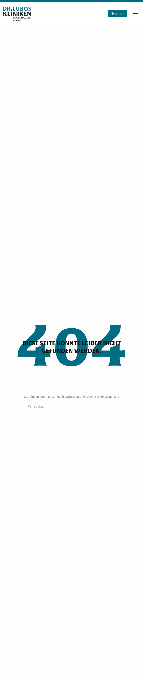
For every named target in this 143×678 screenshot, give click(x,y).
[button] (135, 13)
